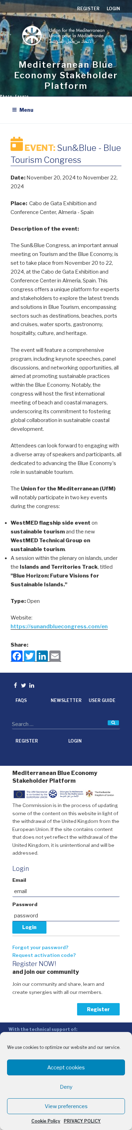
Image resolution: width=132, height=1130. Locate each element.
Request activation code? (44, 955)
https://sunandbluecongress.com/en (59, 626)
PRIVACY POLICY (82, 1121)
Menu (26, 110)
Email (19, 880)
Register (98, 1009)
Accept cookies (66, 1067)
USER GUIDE (102, 700)
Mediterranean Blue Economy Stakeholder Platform (66, 75)
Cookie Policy (45, 1121)
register (88, 8)
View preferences (66, 1106)
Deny (66, 1087)
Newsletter (66, 700)
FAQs (21, 700)
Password (24, 904)
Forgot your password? (40, 947)
